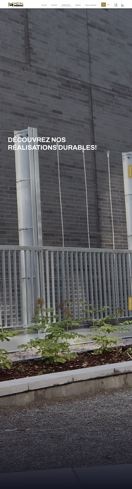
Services (54, 5)
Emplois (78, 5)
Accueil (44, 5)
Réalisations (66, 5)
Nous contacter (91, 5)
